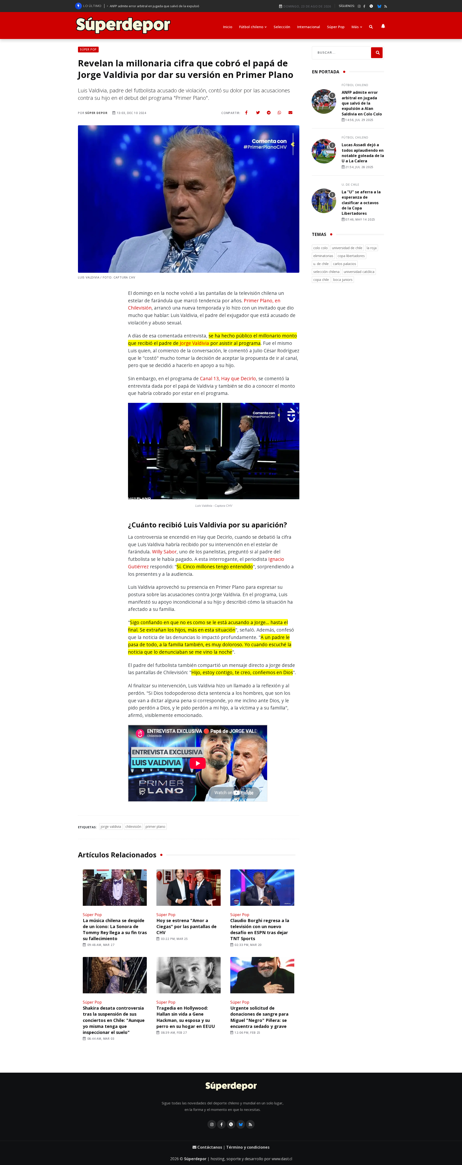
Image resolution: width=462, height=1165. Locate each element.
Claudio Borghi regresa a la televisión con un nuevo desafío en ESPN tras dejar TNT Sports (259, 930)
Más (355, 26)
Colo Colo (320, 248)
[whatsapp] (279, 112)
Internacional (308, 26)
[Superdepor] (123, 25)
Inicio (227, 26)
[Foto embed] (213, 452)
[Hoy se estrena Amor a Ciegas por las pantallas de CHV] (188, 888)
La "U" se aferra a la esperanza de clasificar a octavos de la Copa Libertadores (361, 202)
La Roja (372, 248)
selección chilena (326, 271)
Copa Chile (321, 279)
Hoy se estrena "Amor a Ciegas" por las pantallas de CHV (186, 926)
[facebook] (364, 6)
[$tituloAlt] (324, 102)
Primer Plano (155, 826)
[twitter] (258, 112)
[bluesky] (379, 6)
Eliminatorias (323, 255)
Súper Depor (96, 113)
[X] (371, 6)
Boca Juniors (343, 279)
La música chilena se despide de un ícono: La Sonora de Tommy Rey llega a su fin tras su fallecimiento (115, 930)
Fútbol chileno (251, 26)
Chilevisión (133, 826)
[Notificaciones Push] (383, 25)
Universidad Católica (359, 271)
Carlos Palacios (344, 263)
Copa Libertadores (351, 255)
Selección (282, 26)
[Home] (231, 1087)
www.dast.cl (282, 1158)
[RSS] (385, 6)
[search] (377, 52)
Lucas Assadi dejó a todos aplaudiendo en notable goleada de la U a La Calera (363, 153)
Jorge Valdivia (194, 343)
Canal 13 (209, 378)
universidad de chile (347, 248)
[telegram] (269, 112)
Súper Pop (336, 26)
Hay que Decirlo (238, 378)
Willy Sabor (164, 551)
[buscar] (371, 27)
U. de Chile (350, 185)
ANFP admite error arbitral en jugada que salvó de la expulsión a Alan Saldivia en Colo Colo (362, 103)
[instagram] (359, 6)
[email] (290, 112)
